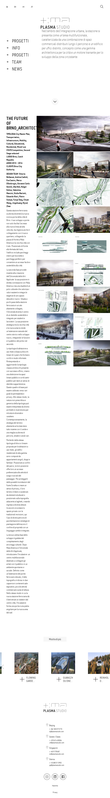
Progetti (20, 41)
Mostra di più (55, 639)
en (24, 6)
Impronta (55, 786)
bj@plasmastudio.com (56, 731)
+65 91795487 (55, 751)
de (15, 6)
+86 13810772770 (56, 729)
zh (32, 6)
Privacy (55, 792)
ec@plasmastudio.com (56, 754)
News (17, 69)
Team (16, 62)
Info (16, 48)
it (7, 6)
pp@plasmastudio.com (56, 765)
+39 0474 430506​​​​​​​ (56, 740)
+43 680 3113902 (56, 763)
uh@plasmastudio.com (56, 743)
